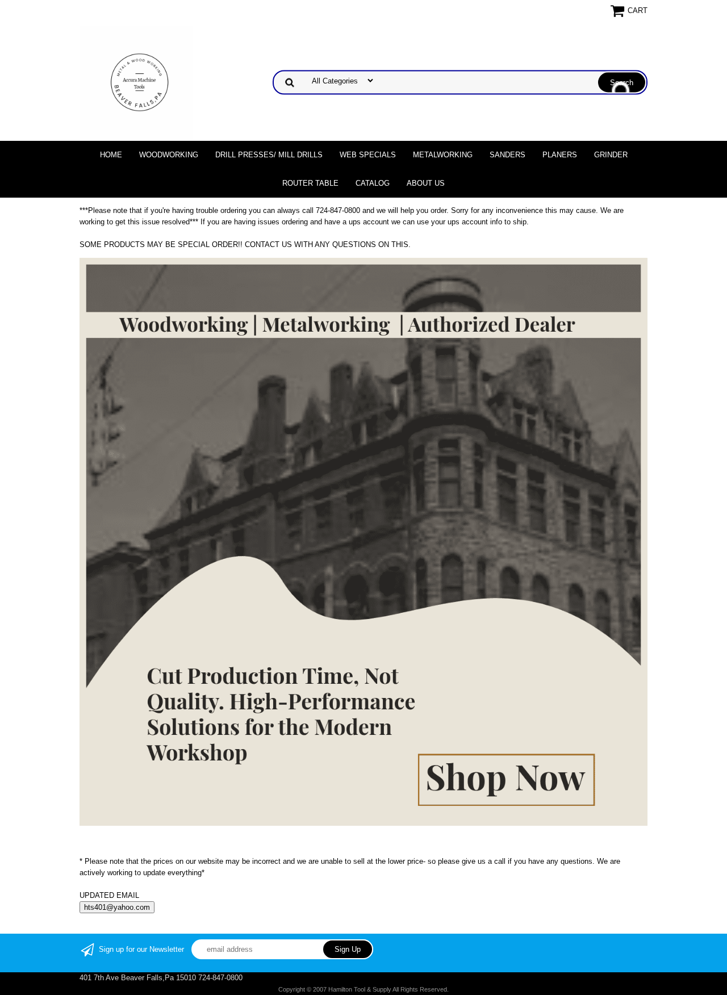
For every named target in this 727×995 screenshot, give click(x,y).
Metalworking (443, 154)
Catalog (373, 183)
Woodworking (168, 154)
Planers (559, 154)
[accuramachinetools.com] (136, 81)
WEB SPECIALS (368, 154)
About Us (426, 183)
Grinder (611, 154)
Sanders (507, 154)
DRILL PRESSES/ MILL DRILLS (269, 154)
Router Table (310, 183)
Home (111, 154)
